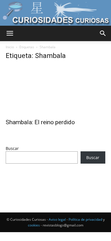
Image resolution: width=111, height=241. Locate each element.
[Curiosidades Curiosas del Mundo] (55, 13)
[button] (10, 33)
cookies (34, 225)
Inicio (10, 47)
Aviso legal (57, 219)
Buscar (12, 148)
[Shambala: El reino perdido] (55, 90)
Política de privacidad (85, 219)
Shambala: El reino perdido (40, 122)
